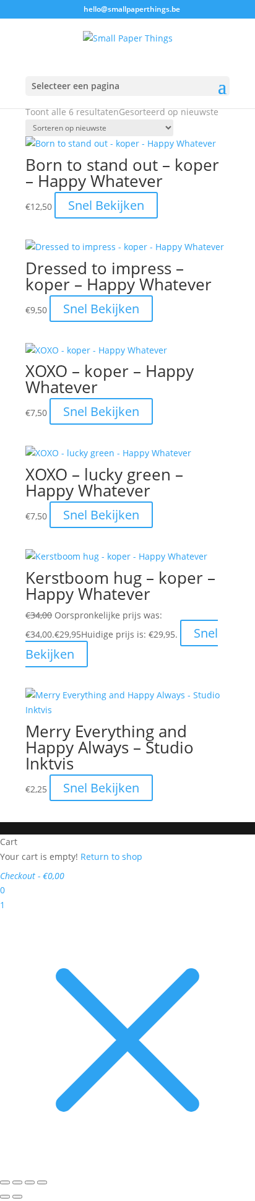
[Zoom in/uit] (5, 1182)
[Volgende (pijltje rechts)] (17, 1197)
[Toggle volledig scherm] (17, 1182)
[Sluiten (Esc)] (42, 1182)
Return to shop (111, 856)
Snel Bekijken (106, 205)
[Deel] (30, 1182)
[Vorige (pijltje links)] (5, 1197)
